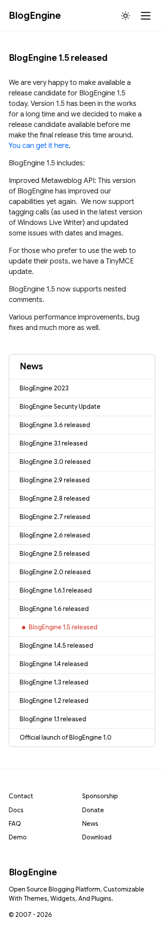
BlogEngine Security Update (60, 407)
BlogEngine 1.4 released (54, 664)
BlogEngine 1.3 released (54, 682)
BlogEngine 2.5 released (55, 554)
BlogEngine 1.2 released (54, 701)
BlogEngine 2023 (44, 388)
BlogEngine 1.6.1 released (56, 590)
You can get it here (39, 145)
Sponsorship (100, 796)
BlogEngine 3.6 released (55, 425)
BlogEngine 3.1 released (53, 443)
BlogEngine (35, 15)
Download (97, 837)
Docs (16, 810)
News (90, 824)
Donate (93, 810)
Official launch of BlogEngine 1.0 (66, 737)
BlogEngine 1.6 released (54, 609)
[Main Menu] (146, 16)
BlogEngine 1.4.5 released (56, 645)
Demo (18, 837)
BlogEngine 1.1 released (53, 719)
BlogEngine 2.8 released (55, 498)
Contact (21, 796)
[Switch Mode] (125, 16)
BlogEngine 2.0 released (55, 572)
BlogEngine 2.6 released (55, 535)
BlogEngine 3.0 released (55, 462)
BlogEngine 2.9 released (55, 480)
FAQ (15, 824)
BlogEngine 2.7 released (55, 517)
